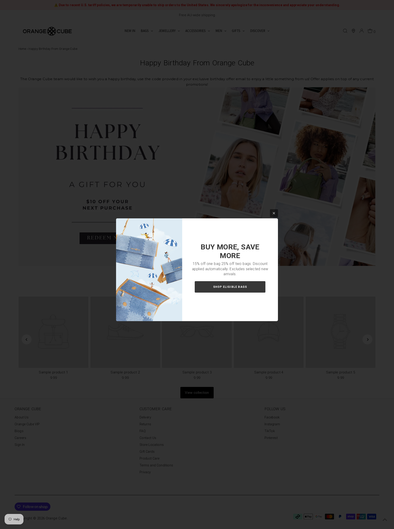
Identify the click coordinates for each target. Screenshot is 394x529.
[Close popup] (274, 213)
